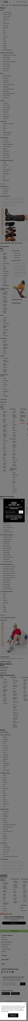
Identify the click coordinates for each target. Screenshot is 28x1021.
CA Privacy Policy (4, 1011)
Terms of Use (18, 518)
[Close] (22, 501)
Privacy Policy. (14, 519)
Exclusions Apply (14, 508)
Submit (20, 512)
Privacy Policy (20, 1010)
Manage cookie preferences (13, 1015)
